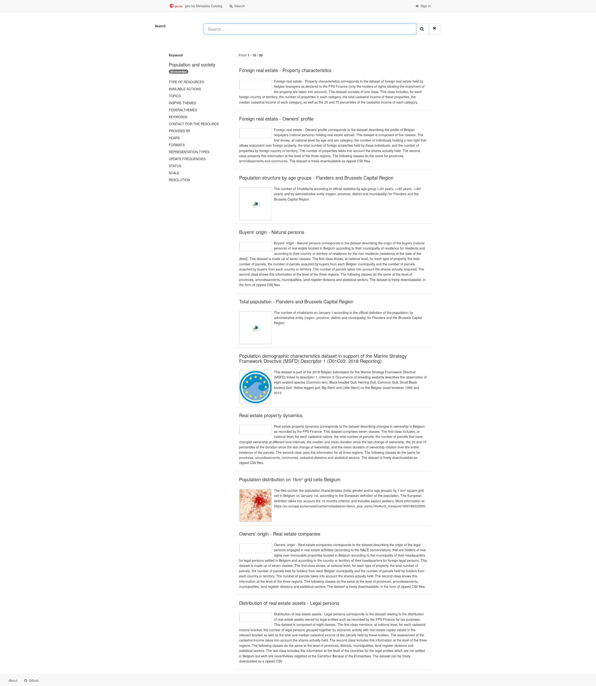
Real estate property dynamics (270, 415)
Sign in (425, 5)
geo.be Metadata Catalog (203, 5)
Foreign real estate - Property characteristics (285, 70)
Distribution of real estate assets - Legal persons (289, 602)
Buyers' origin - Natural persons (271, 232)
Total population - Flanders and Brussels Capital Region (296, 301)
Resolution (179, 179)
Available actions (185, 89)
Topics (175, 96)
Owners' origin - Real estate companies (279, 533)
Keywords (178, 116)
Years (174, 137)
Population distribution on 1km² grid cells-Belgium (290, 479)
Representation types (189, 151)
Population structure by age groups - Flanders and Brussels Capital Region (316, 177)
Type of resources (186, 82)
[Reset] (435, 29)
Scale (174, 172)
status (175, 165)
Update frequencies (187, 158)
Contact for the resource (194, 123)
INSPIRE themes (182, 102)
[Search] (422, 29)
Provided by (179, 130)
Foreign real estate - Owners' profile (276, 118)
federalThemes (183, 109)
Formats (177, 144)
